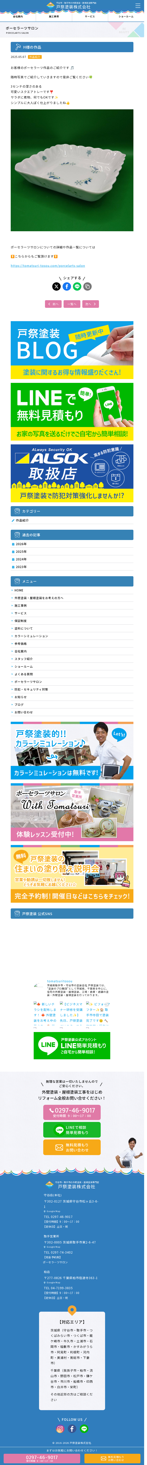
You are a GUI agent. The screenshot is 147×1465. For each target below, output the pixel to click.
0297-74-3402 (62, 1252)
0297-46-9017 (62, 1216)
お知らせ (21, 697)
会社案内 (18, 16)
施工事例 (54, 16)
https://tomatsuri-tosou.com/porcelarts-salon (48, 265)
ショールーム (126, 16)
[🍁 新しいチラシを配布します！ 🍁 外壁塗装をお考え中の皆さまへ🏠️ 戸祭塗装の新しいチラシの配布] (46, 1013)
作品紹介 (22, 520)
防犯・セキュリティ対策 (31, 689)
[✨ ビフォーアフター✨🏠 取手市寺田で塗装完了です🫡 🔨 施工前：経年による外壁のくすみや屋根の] (98, 1013)
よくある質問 (24, 674)
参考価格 (21, 644)
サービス (90, 16)
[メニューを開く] (138, 6)
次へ (88, 304)
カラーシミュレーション (31, 636)
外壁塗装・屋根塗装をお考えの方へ (39, 598)
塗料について (24, 628)
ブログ (19, 704)
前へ (56, 304)
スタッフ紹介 (24, 659)
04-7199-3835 (62, 1288)
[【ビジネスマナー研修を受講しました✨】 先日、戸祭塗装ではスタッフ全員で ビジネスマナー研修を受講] (72, 1013)
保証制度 (21, 621)
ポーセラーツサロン (28, 682)
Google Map (53, 1211)
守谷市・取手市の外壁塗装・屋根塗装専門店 (76, 6)
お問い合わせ (24, 712)
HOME (19, 590)
